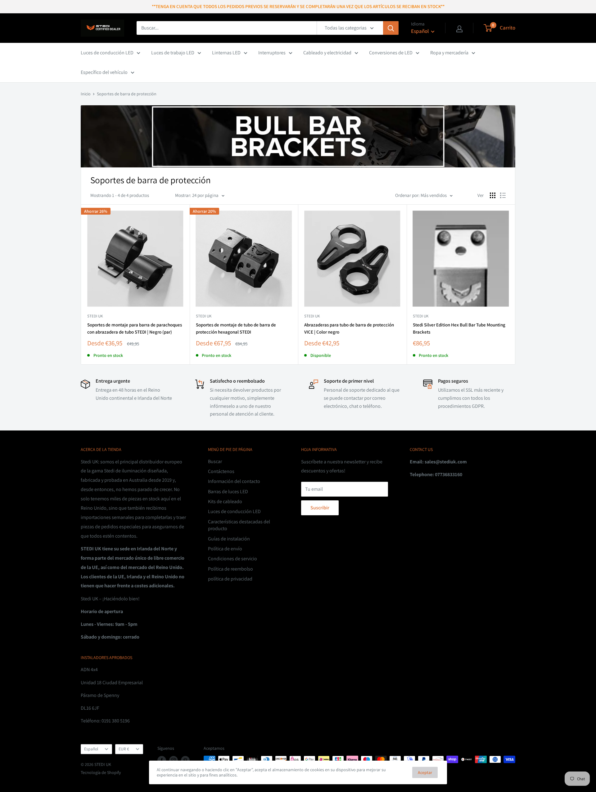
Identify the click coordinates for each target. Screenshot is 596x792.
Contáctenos (221, 471)
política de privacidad (230, 579)
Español (91, 749)
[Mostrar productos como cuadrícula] (492, 195)
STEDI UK (203, 316)
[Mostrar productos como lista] (503, 195)
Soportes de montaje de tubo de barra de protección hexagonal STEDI (236, 328)
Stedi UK (95, 316)
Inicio (86, 94)
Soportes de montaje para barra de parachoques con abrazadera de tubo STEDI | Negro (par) (134, 328)
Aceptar (425, 772)
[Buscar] (391, 28)
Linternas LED (226, 52)
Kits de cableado (225, 501)
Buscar (215, 461)
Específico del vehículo (104, 72)
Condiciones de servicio (232, 558)
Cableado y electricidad (327, 52)
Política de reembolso (230, 569)
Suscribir (319, 507)
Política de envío (225, 548)
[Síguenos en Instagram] (173, 760)
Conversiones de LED (391, 52)
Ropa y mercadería (449, 52)
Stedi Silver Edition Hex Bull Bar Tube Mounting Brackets (459, 328)
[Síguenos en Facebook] (161, 760)
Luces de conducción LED (107, 52)
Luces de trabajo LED (172, 52)
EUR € (124, 749)
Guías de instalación (229, 538)
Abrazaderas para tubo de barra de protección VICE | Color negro (349, 328)
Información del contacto (234, 481)
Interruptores (272, 52)
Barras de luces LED (228, 491)
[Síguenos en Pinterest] (185, 760)
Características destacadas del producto (239, 525)
